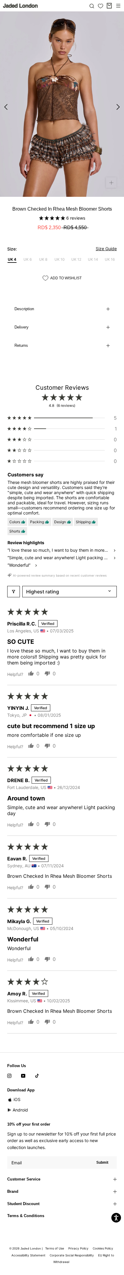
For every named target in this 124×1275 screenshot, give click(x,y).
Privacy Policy (78, 1248)
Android (20, 1109)
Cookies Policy (103, 1248)
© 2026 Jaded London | (26, 1248)
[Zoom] (111, 182)
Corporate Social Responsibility (72, 1255)
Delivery (21, 327)
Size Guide (106, 248)
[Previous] (6, 107)
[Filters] (13, 591)
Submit (102, 1162)
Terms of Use (54, 1248)
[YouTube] (23, 1075)
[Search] (92, 5)
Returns (21, 345)
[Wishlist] (100, 6)
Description (24, 309)
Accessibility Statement (28, 1255)
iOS (17, 1099)
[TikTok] (37, 1075)
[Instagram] (9, 1075)
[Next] (118, 107)
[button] (52, 217)
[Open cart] (109, 5)
